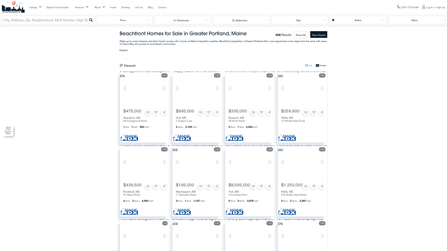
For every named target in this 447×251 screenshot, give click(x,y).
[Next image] (164, 88)
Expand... (124, 50)
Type (298, 20)
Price (123, 20)
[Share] (164, 112)
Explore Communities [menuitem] (58, 7)
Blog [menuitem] (150, 7)
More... (415, 20)
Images (322, 65)
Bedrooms (183, 20)
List (310, 65)
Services (79, 7)
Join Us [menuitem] (139, 7)
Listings (33, 7)
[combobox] (4, 20)
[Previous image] (125, 88)
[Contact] (148, 112)
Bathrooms (241, 20)
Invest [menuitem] (113, 7)
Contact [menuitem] (162, 7)
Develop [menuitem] (125, 7)
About (97, 7)
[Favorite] (156, 112)
